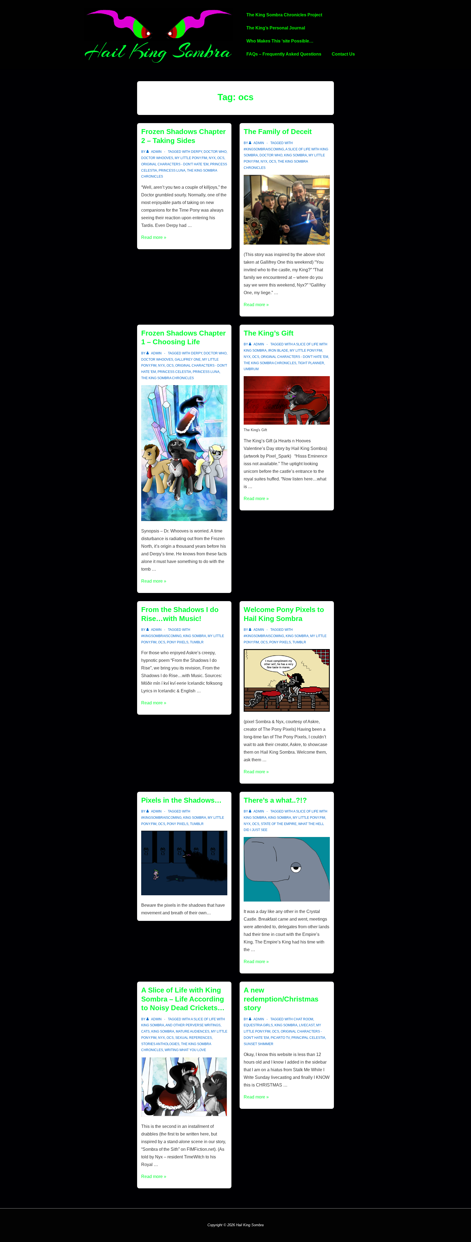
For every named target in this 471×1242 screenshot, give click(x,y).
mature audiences (192, 1031)
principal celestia (308, 1038)
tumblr (197, 642)
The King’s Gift (269, 333)
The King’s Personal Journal (275, 28)
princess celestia (174, 372)
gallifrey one (188, 359)
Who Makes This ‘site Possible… (279, 41)
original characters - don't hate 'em (175, 164)
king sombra (295, 155)
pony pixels (177, 642)
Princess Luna (172, 170)
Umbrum (251, 369)
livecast (307, 1025)
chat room (303, 1019)
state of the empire (279, 824)
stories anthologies (160, 1044)
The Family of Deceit (278, 131)
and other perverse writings (193, 1025)
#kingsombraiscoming (264, 149)
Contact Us (343, 54)
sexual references (193, 1038)
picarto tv (280, 1038)
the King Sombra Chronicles (167, 378)
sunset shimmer (258, 1044)
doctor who (215, 152)
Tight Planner (311, 363)
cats (145, 1031)
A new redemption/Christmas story (281, 999)
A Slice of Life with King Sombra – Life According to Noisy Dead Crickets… (183, 999)
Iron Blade (278, 350)
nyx (212, 158)
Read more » (153, 237)
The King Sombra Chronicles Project (284, 15)
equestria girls (258, 1025)
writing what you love (185, 1050)
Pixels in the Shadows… (181, 800)
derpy (196, 152)
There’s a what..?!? (275, 800)
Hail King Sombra (157, 51)
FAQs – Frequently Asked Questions (283, 54)
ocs (220, 158)
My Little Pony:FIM (191, 158)
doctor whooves (157, 158)
